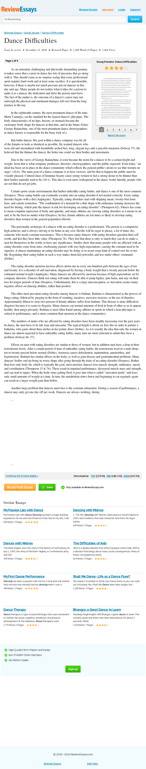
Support (135, 9)
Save (50, 487)
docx (127, 476)
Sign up (73, 669)
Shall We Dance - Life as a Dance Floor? (101, 576)
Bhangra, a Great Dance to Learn (97, 609)
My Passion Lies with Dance (23, 510)
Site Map (92, 763)
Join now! (107, 9)
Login (121, 9)
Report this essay (116, 135)
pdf (109, 476)
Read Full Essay (20, 487)
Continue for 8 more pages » (22, 476)
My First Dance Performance (23, 576)
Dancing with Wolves (88, 510)
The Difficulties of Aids (89, 543)
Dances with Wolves (18, 543)
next (136, 129)
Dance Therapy (14, 609)
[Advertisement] (73, 431)
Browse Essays (88, 9)
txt (93, 476)
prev (97, 129)
